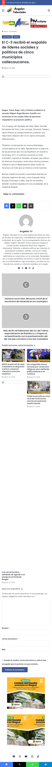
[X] (12, 205)
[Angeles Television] (16, 10)
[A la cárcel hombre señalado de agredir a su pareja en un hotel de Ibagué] (13, 475)
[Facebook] (6, 205)
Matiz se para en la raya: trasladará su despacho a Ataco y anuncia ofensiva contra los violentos (13, 369)
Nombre (6, 628)
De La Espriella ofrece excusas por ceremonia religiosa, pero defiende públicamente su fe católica (38, 369)
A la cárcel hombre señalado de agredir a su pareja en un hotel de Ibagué (13, 576)
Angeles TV (26, 231)
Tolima (16, 37)
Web (3, 649)
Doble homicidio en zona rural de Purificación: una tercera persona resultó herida (38, 400)
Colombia (13, 31)
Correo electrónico (10, 639)
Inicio (5, 31)
